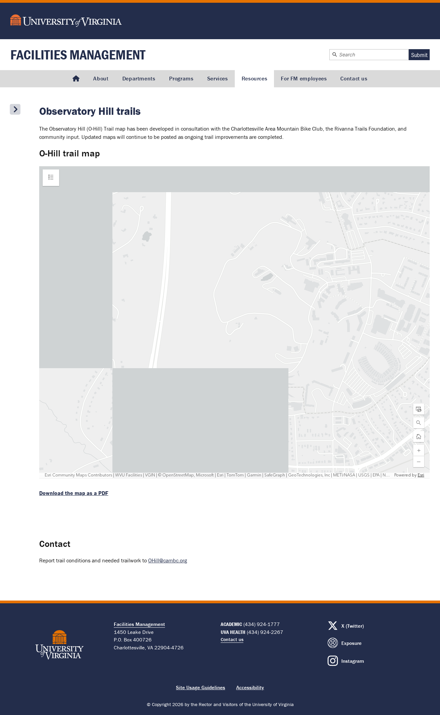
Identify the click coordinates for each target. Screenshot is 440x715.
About (100, 78)
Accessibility (250, 687)
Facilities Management (77, 54)
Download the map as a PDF (73, 493)
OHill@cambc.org (167, 560)
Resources (254, 78)
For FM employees (304, 78)
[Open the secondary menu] (15, 109)
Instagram (352, 660)
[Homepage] (76, 78)
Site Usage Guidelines (200, 687)
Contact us (353, 78)
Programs (181, 78)
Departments (138, 78)
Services (217, 78)
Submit (419, 55)
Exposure (351, 643)
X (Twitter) (352, 625)
